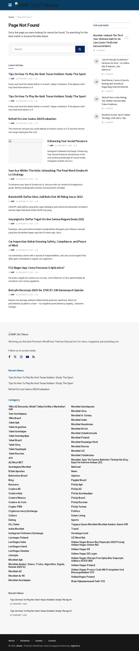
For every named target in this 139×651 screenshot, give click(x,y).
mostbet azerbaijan (19, 580)
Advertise (24, 640)
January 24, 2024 (25, 224)
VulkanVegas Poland (83, 576)
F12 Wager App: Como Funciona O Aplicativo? (36, 268)
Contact (52, 640)
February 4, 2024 (25, 123)
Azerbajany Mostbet (19, 466)
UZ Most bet (78, 537)
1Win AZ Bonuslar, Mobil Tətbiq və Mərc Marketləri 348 (36, 408)
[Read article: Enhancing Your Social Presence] (25, 151)
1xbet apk (13, 422)
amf (13, 79)
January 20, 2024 (25, 295)
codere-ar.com (17, 502)
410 (10, 458)
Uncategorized (79, 533)
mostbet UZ (78, 450)
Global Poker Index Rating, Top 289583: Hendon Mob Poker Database (114, 101)
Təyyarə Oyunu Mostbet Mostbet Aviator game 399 (99, 524)
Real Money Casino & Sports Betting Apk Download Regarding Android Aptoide (115, 83)
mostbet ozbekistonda (84, 433)
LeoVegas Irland (17, 546)
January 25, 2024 (25, 201)
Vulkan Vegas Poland (83, 565)
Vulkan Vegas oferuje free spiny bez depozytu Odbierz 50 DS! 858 (97, 559)
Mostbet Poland (80, 437)
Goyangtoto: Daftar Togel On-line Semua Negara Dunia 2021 (46, 219)
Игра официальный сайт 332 (88, 581)
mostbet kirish (79, 428)
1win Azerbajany (17, 413)
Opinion (75, 475)
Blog (11, 480)
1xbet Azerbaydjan (18, 436)
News (74, 471)
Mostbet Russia (80, 446)
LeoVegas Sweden (18, 551)
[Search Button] (80, 49)
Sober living (78, 515)
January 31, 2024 (64, 146)
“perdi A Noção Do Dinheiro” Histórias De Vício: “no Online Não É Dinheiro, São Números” (115, 64)
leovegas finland (18, 537)
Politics (75, 511)
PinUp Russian (79, 502)
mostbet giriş (78, 411)
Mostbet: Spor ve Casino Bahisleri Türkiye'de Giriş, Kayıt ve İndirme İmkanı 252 (99, 461)
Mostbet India (79, 420)
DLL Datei (13, 524)
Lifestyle (13, 555)
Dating (12, 520)
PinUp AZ (76, 489)
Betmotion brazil (17, 475)
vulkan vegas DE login (84, 553)
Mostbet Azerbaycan (82, 406)
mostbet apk (15, 559)
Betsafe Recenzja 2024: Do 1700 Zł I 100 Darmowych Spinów (46, 290)
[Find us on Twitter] (15, 357)
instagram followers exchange (25, 533)
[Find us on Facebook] (9, 357)
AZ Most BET (15, 462)
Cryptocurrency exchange (22, 511)
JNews (19, 646)
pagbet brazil (78, 480)
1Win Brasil (14, 418)
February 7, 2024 (25, 79)
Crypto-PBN (15, 506)
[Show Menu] (10, 5)
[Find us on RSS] (33, 357)
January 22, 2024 (25, 250)
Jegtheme (75, 646)
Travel (74, 528)
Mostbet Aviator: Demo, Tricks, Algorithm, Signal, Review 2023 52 (36, 565)
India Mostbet (16, 528)
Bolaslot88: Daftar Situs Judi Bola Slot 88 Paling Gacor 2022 (45, 197)
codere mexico (17, 497)
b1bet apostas (16, 471)
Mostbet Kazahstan (82, 424)
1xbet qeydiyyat (17, 449)
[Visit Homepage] (36, 5)
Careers (39, 640)
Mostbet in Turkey (81, 415)
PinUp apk (77, 484)
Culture (12, 515)
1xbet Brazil (15, 440)
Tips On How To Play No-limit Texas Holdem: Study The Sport (47, 74)
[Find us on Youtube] (27, 357)
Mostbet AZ (15, 571)
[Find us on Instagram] (21, 357)
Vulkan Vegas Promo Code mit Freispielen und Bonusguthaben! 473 (97, 571)
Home (11, 17)
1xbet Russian (16, 453)
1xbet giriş (14, 444)
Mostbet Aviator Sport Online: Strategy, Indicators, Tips (116, 116)
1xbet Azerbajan (17, 431)
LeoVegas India (17, 542)
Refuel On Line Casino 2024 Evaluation (32, 119)
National (76, 466)
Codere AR (14, 489)
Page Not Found (24, 17)
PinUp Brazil (78, 497)
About (11, 640)
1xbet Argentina (17, 427)
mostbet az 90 (16, 575)
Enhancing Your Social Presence (67, 141)
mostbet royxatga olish (84, 442)
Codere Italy (15, 493)
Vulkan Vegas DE (80, 549)
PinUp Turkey (78, 506)
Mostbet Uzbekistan (82, 455)
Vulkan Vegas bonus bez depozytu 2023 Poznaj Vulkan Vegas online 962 (97, 543)
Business (13, 484)
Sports (75, 520)
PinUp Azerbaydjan (82, 493)
